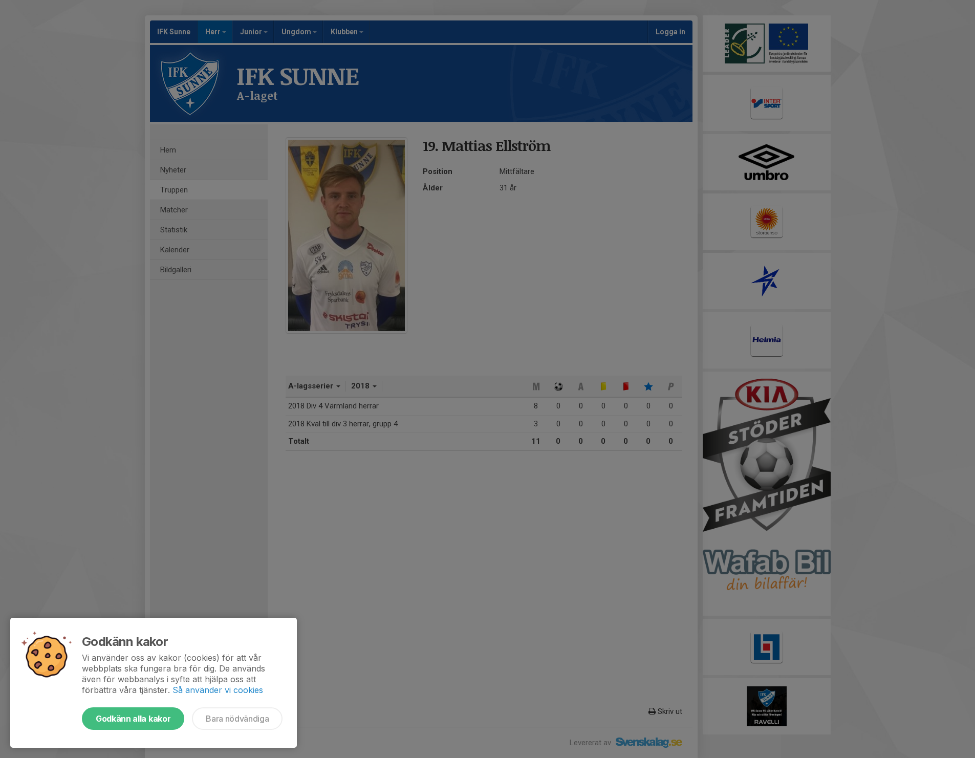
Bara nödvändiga (237, 718)
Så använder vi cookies (217, 690)
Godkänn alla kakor (133, 718)
